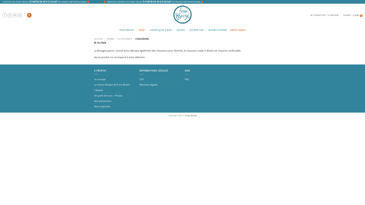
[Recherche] (29, 15)
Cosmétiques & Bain (161, 30)
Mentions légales (148, 84)
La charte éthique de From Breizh (112, 84)
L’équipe (98, 90)
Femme (110, 38)
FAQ (187, 79)
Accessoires (124, 38)
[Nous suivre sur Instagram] (9, 15)
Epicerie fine (197, 30)
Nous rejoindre (102, 106)
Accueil (98, 38)
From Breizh (127, 30)
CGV (141, 79)
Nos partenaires (102, 101)
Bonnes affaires (218, 30)
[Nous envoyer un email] (20, 15)
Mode (142, 30)
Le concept (100, 79)
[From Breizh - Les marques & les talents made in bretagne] (182, 14)
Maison (181, 30)
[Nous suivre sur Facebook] (4, 15)
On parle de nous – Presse (108, 95)
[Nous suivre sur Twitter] (15, 15)
